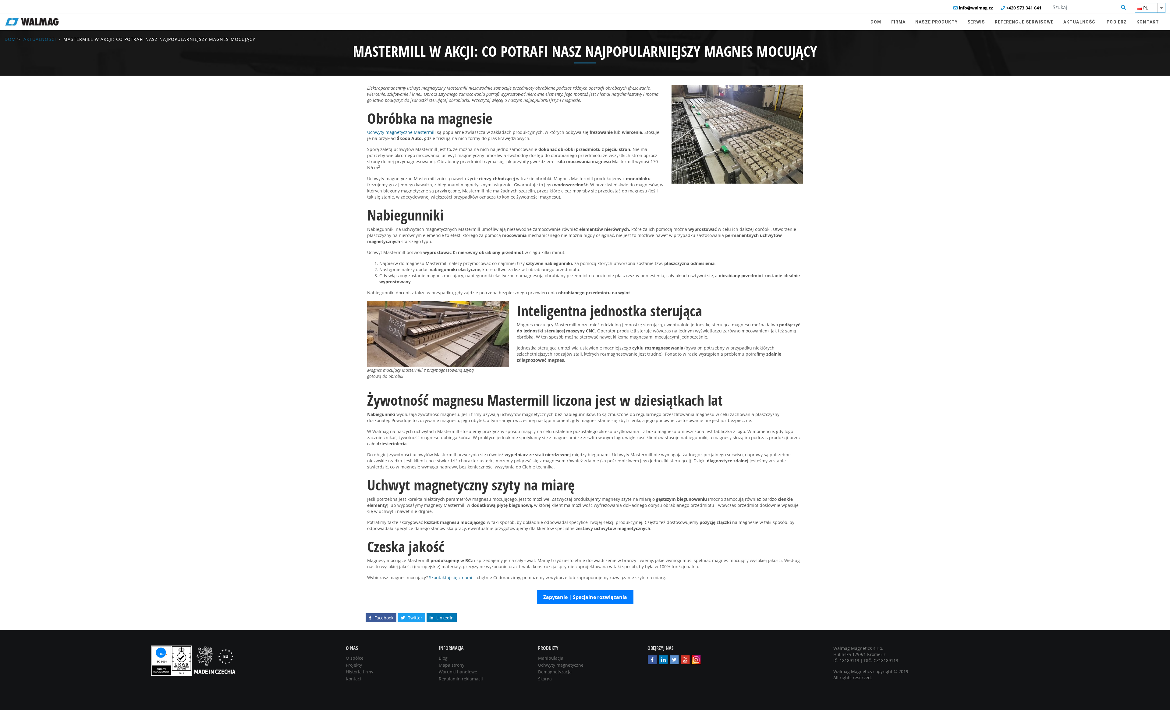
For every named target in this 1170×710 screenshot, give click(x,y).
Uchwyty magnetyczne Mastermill (401, 132)
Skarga (545, 679)
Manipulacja (550, 658)
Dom (10, 39)
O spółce (354, 658)
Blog (443, 658)
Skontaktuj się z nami (450, 577)
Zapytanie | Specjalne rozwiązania (585, 597)
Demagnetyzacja (555, 672)
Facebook (383, 618)
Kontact (353, 679)
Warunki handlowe (458, 672)
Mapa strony (451, 665)
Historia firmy (359, 672)
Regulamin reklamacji (461, 679)
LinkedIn (445, 618)
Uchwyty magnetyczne (560, 665)
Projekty (354, 665)
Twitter (415, 618)
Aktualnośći (39, 39)
